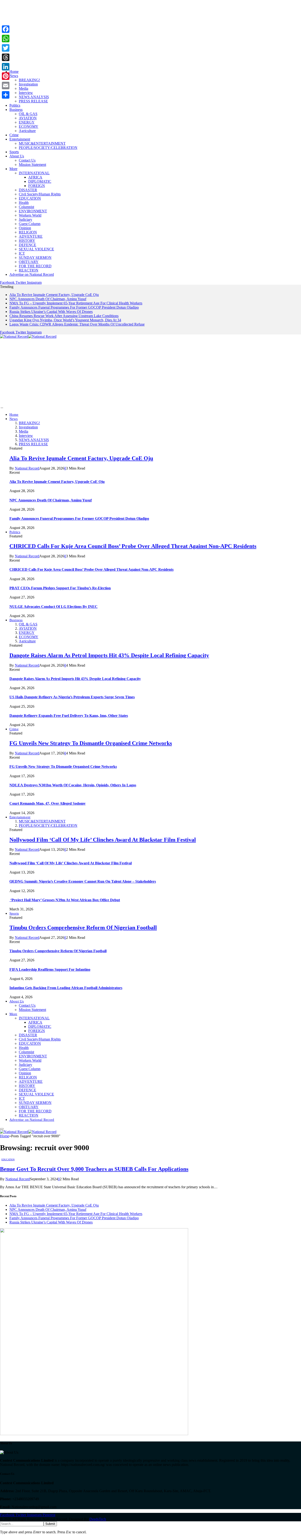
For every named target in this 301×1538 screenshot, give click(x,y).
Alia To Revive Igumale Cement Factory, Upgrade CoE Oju (54, 295)
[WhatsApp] (5, 38)
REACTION (28, 270)
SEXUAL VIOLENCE (36, 249)
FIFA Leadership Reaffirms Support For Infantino (49, 969)
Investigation (28, 84)
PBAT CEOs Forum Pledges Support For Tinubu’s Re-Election (60, 588)
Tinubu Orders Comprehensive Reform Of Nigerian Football (83, 927)
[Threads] (5, 57)
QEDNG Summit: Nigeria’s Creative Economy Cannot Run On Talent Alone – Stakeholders (82, 881)
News (13, 76)
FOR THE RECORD (35, 266)
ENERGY (27, 122)
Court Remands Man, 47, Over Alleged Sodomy (47, 803)
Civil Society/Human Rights (40, 194)
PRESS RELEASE (33, 101)
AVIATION (28, 118)
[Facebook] (5, 29)
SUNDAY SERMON (35, 258)
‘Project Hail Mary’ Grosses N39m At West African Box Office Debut (64, 900)
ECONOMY (28, 126)
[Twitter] (5, 48)
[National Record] (28, 336)
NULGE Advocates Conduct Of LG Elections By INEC (53, 607)
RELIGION (28, 232)
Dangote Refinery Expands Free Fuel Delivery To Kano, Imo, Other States (68, 716)
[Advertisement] (141, 33)
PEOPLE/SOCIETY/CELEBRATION (48, 148)
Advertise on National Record (31, 274)
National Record (27, 468)
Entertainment (19, 139)
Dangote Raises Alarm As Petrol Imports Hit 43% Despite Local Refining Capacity (109, 655)
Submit (50, 1524)
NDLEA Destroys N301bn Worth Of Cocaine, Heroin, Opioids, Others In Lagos (72, 785)
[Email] (5, 85)
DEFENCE (27, 245)
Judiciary (25, 219)
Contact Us (27, 160)
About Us (16, 156)
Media (23, 88)
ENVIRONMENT (33, 211)
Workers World (30, 215)
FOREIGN (36, 186)
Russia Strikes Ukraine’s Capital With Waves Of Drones (51, 312)
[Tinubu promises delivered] (94, 1434)
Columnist (26, 207)
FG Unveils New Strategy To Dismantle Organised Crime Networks (90, 743)
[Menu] (2, 407)
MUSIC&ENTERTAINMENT (42, 143)
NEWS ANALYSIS (34, 97)
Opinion (25, 228)
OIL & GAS (28, 114)
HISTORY (27, 241)
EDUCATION (30, 198)
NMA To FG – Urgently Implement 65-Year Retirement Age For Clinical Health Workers (75, 303)
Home (14, 72)
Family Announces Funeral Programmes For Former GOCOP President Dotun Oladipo (74, 307)
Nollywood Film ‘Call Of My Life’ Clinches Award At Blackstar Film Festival (102, 840)
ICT (22, 253)
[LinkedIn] (5, 66)
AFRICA (35, 177)
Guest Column (29, 224)
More (13, 169)
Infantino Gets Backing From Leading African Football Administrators (65, 988)
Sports (14, 152)
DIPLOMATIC (39, 181)
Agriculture (27, 131)
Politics (14, 105)
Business (16, 110)
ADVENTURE (31, 236)
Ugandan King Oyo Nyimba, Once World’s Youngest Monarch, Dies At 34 (65, 320)
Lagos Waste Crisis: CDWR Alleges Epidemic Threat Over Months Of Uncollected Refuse (77, 324)
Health (24, 203)
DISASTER (28, 190)
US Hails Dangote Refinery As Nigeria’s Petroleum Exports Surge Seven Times (72, 697)
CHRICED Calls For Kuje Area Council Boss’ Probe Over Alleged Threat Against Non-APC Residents (132, 546)
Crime (14, 135)
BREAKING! (29, 80)
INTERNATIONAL (34, 173)
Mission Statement (32, 165)
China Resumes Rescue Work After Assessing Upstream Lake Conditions (64, 316)
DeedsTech (97, 1519)
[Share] (5, 95)
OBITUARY (29, 262)
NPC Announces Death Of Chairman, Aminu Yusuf (47, 299)
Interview (26, 93)
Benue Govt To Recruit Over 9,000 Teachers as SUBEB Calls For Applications (94, 1169)
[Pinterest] (5, 76)
